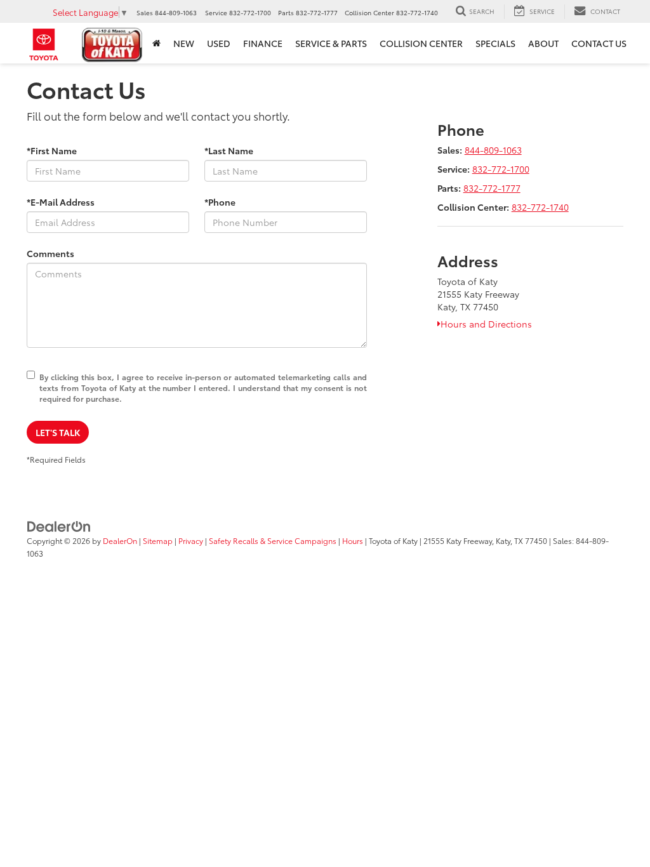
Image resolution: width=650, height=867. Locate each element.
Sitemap (158, 540)
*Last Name (228, 150)
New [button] (183, 43)
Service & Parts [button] (331, 43)
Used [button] (218, 43)
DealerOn (120, 540)
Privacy (190, 540)
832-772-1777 (492, 188)
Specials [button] (495, 43)
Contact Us (599, 43)
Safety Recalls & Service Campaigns (272, 540)
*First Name (52, 150)
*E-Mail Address (61, 201)
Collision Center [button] (421, 43)
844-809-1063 (493, 149)
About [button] (543, 43)
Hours (352, 540)
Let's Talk (58, 432)
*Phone (219, 201)
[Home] (156, 43)
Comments (50, 253)
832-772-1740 (540, 207)
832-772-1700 (500, 168)
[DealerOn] (59, 525)
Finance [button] (262, 43)
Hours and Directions (486, 323)
